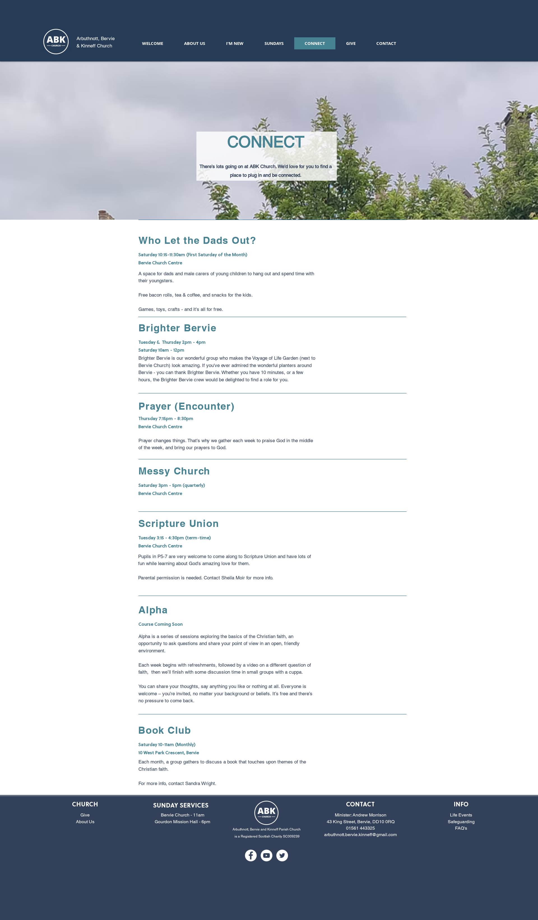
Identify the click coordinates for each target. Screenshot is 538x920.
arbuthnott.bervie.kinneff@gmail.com (360, 834)
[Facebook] (251, 855)
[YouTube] (266, 855)
